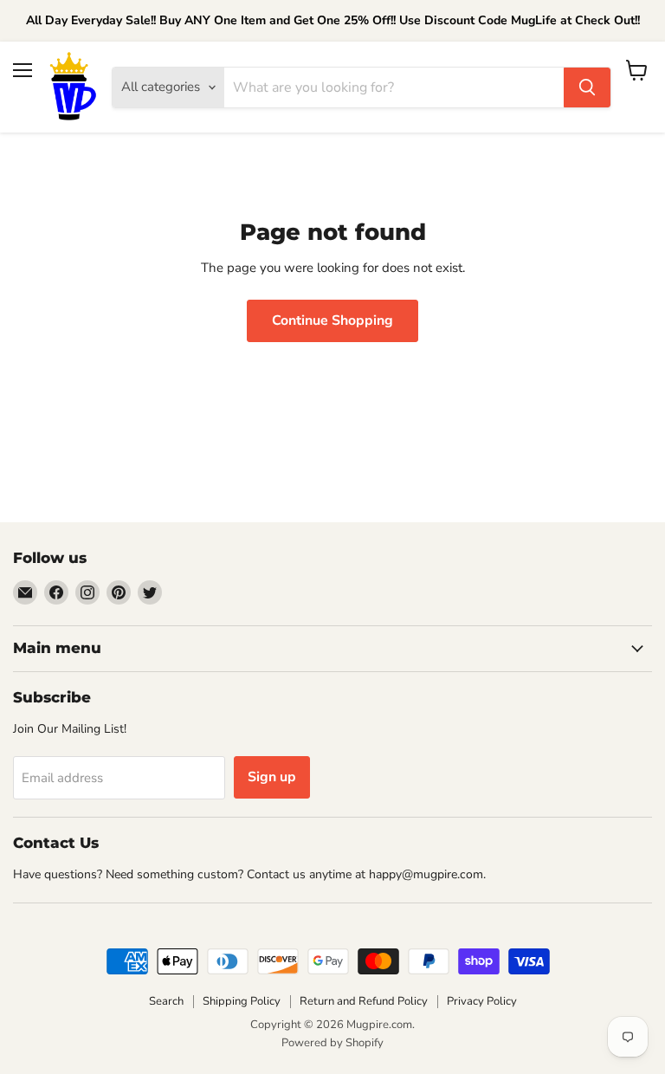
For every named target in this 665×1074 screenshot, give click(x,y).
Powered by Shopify (332, 1043)
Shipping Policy (242, 1001)
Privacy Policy (482, 1001)
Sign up (272, 776)
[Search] (587, 87)
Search (166, 1001)
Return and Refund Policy (364, 1001)
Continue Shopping (332, 320)
